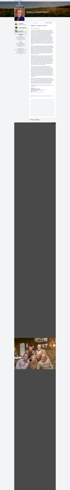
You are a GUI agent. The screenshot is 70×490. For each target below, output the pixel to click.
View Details (21, 40)
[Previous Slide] (16, 353)
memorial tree (41, 95)
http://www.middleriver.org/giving (38, 91)
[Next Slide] (54, 353)
